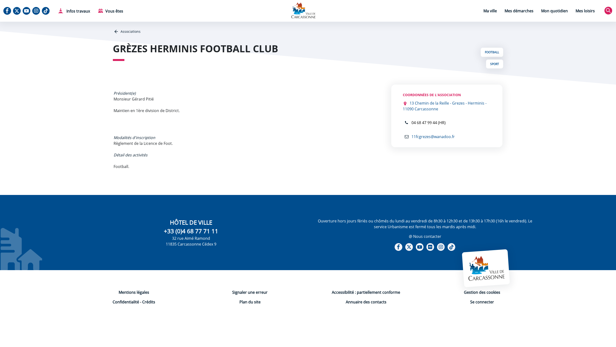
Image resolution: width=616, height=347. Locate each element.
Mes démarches (519, 10)
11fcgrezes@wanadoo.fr (433, 136)
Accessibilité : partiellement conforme (366, 292)
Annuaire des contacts (366, 302)
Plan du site (250, 302)
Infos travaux (77, 11)
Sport (494, 64)
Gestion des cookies (482, 292)
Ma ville (490, 10)
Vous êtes (114, 11)
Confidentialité (126, 302)
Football (492, 52)
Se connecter (482, 302)
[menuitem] (490, 11)
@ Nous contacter (425, 236)
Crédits (148, 302)
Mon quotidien (554, 10)
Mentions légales (134, 292)
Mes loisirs (585, 10)
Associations (130, 31)
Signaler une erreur (250, 292)
